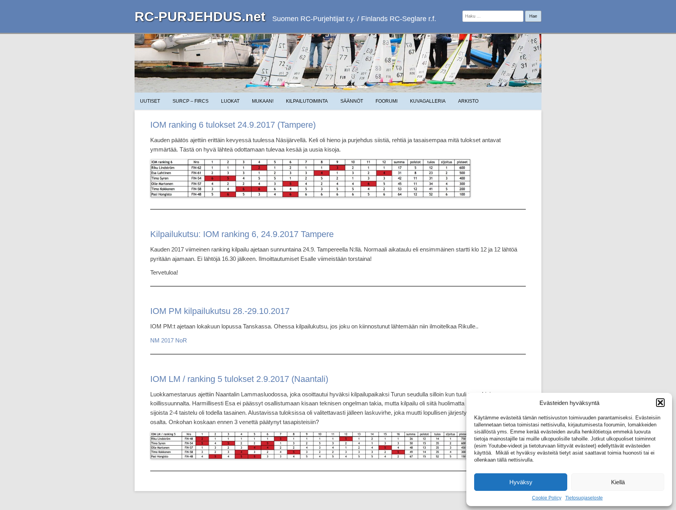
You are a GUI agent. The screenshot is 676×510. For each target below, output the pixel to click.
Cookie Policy (546, 498)
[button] (660, 403)
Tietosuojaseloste (584, 498)
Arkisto (468, 101)
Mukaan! (262, 101)
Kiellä (618, 482)
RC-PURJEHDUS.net (200, 16)
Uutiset (150, 101)
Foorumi (386, 101)
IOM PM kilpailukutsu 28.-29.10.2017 (219, 311)
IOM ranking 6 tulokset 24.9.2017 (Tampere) (233, 125)
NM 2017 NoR (168, 340)
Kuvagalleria (428, 101)
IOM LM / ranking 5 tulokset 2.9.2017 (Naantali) (239, 379)
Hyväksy (520, 482)
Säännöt (351, 101)
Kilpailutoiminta (307, 101)
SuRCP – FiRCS (191, 101)
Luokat (230, 101)
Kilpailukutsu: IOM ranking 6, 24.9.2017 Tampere (242, 234)
